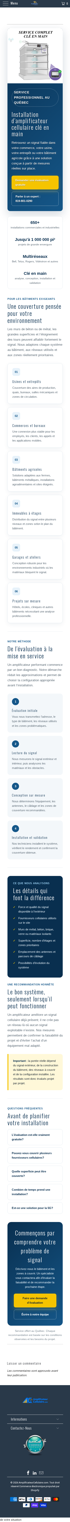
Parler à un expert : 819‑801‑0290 (27, 198)
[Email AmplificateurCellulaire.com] (41, 1473)
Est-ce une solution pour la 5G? (32, 1208)
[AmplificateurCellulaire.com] (35, 3)
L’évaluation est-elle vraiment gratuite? (31, 1137)
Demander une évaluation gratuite (32, 182)
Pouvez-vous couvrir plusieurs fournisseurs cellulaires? (32, 1155)
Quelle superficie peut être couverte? (29, 1173)
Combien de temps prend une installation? (31, 1192)
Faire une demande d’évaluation (35, 1300)
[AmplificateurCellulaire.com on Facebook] (28, 1473)
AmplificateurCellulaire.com (33, 1482)
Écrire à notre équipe (35, 1314)
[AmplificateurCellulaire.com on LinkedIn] (35, 1473)
